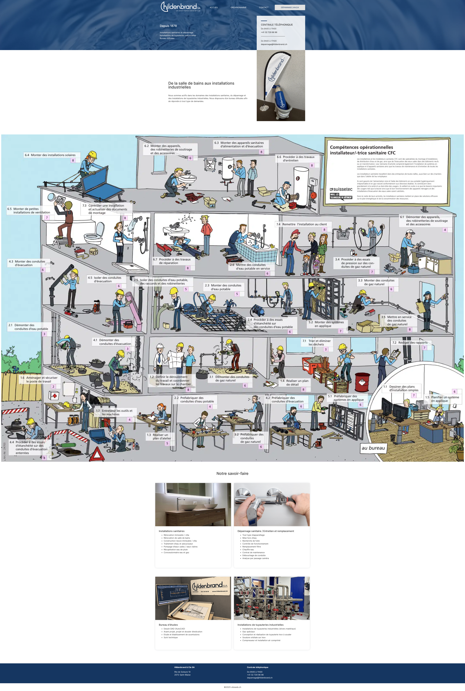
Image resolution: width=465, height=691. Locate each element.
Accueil (214, 7)
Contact (263, 7)
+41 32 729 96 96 (269, 32)
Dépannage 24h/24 (290, 7)
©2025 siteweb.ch (232, 687)
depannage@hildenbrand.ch (274, 44)
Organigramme (239, 7)
